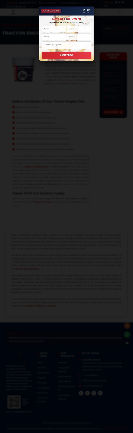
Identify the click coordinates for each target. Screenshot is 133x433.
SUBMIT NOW (66, 55)
